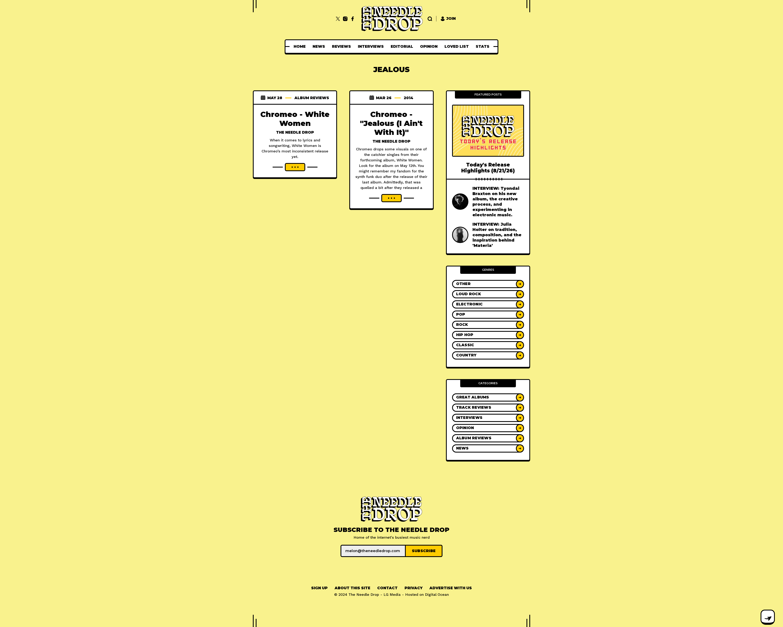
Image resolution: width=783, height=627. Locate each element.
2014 (408, 98)
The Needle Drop (295, 132)
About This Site (352, 588)
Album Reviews (311, 98)
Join (451, 18)
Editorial (402, 46)
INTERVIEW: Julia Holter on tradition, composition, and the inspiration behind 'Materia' (496, 235)
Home (300, 46)
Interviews (371, 46)
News (319, 46)
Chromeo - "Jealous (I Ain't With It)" (391, 123)
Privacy (413, 588)
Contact (387, 588)
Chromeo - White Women (295, 119)
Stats (482, 46)
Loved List (457, 46)
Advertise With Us (450, 588)
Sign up (319, 588)
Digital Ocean (437, 594)
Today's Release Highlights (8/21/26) (488, 168)
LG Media (392, 594)
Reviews (341, 46)
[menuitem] (300, 46)
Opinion (429, 46)
